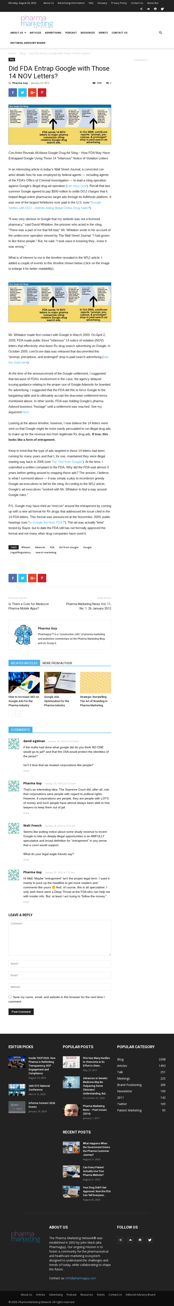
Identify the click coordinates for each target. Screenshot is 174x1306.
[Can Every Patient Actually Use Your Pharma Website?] (71, 1171)
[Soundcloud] (148, 9)
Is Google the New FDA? (46, 522)
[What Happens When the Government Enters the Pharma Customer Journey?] (71, 1147)
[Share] (141, 9)
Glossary (102, 2)
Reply (26, 771)
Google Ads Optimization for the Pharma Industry (56, 701)
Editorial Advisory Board (27, 42)
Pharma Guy (20, 82)
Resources (88, 32)
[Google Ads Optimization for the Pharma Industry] (59, 682)
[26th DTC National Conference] (16, 1090)
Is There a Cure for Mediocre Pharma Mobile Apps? (28, 606)
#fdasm (25, 547)
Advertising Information (71, 2)
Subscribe (152, 2)
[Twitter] (162, 9)
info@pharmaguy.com (81, 1278)
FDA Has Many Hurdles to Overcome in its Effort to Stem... (96, 1062)
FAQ (91, 2)
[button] (160, 33)
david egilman (34, 741)
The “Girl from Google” (67, 461)
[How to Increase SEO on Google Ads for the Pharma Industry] (24, 682)
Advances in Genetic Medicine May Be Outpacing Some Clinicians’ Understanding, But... (95, 1086)
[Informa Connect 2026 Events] (16, 1107)
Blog (22, 53)
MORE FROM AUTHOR (57, 663)
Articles (35, 32)
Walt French (32, 825)
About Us (49, 2)
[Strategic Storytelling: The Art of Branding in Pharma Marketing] (95, 682)
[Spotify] (155, 9)
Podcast (71, 32)
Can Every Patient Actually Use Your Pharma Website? (93, 1171)
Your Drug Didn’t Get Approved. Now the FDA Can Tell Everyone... (97, 1191)
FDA (52, 547)
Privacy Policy (119, 2)
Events (103, 32)
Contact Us (137, 2)
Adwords (40, 547)
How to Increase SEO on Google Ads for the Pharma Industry (23, 701)
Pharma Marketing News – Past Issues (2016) (95, 1110)
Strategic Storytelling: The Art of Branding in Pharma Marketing (93, 701)
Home (12, 53)
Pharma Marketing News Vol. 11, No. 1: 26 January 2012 (88, 606)
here (25, 412)
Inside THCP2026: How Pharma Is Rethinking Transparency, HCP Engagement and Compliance (42, 1066)
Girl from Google (69, 547)
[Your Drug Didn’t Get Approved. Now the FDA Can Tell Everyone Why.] (71, 1192)
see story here (77, 186)
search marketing (45, 552)
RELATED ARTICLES (24, 663)
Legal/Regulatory (20, 552)
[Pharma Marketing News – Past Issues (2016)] (71, 1110)
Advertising (53, 32)
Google (87, 547)
